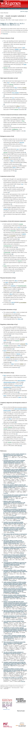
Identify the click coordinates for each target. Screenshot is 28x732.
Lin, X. (21, 23)
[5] (20, 72)
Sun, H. (12, 24)
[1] (12, 46)
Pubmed (6, 458)
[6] (12, 85)
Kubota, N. (3, 23)
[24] (13, 349)
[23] (22, 319)
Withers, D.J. (12, 23)
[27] (19, 367)
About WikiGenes (7, 687)
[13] (25, 227)
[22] (13, 304)
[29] (25, 397)
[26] (10, 362)
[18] (14, 272)
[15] (17, 247)
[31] (25, 438)
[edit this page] (24, 11)
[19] (12, 284)
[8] (24, 130)
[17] (4, 264)
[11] (21, 164)
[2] (19, 51)
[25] (21, 355)
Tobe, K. (4, 24)
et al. (7, 23)
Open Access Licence (15, 687)
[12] (9, 192)
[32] (21, 445)
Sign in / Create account (23, 0)
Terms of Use (6, 688)
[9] (25, 152)
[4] (9, 66)
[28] (4, 378)
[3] (24, 57)
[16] (12, 254)
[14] (19, 239)
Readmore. (5, 33)
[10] (20, 157)
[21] (10, 300)
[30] (16, 422)
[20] (18, 290)
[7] (10, 126)
